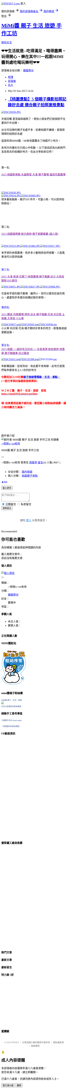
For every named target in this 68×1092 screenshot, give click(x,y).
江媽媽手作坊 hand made (11, 720)
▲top (4, 481)
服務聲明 (35, 1046)
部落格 (12, 81)
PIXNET (15, 1042)
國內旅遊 (27, 471)
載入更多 (7, 488)
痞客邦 (33, 462)
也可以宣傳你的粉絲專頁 (11, 706)
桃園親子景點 (30, 475)
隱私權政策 (58, 1042)
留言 (40, 462)
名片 (10, 85)
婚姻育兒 (28, 70)
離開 (19, 1085)
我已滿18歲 (8, 1085)
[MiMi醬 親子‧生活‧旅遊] (2, 703)
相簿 (10, 77)
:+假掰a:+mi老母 (10, 443)
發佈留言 (7, 508)
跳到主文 (6, 42)
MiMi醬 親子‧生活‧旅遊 (11, 700)
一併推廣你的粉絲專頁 (10, 726)
